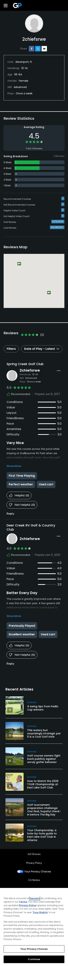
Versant (35, 898)
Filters (11, 349)
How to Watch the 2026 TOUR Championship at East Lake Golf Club (42, 784)
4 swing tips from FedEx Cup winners (42, 708)
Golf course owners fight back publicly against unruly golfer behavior (43, 759)
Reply (10, 514)
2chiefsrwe (30, 370)
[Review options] (58, 371)
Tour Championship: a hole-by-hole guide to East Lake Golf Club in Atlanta (42, 835)
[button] (19, 264)
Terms (23, 901)
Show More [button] (14, 466)
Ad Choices (34, 854)
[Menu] (5, 5)
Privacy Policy (34, 863)
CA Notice (34, 880)
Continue (34, 959)
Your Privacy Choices (37, 871)
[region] (34, 927)
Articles (31, 702)
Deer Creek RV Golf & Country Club (31, 527)
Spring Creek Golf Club (25, 364)
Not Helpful (25, 505)
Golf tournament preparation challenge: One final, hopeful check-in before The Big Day (44, 809)
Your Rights (40, 912)
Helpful (22, 495)
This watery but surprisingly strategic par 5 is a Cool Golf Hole (44, 733)
